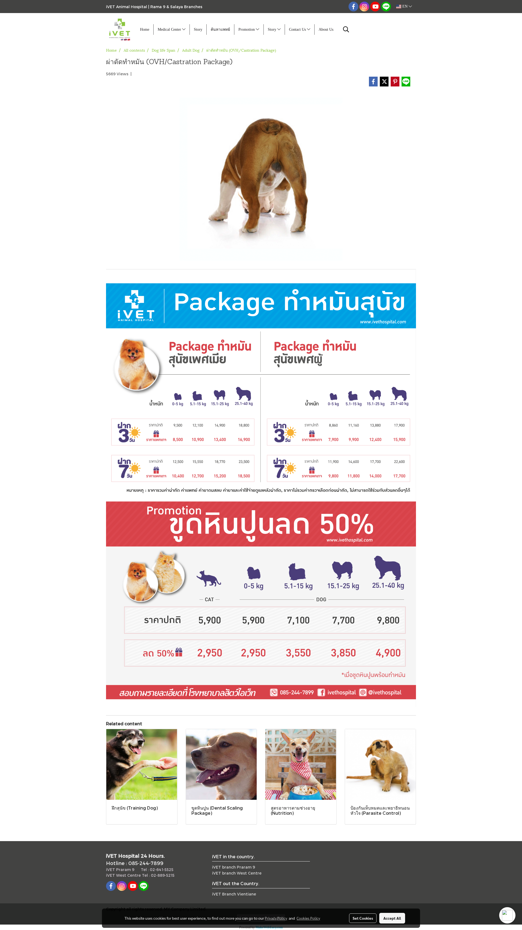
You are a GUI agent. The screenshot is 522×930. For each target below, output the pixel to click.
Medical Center (170, 29)
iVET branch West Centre (237, 873)
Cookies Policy (308, 918)
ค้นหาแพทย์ (220, 29)
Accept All (392, 918)
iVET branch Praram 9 (233, 867)
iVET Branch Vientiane (234, 894)
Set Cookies (363, 918)
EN (405, 6)
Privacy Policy (276, 918)
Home (144, 29)
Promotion (247, 29)
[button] (346, 29)
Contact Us (298, 29)
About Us (326, 29)
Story (198, 29)
